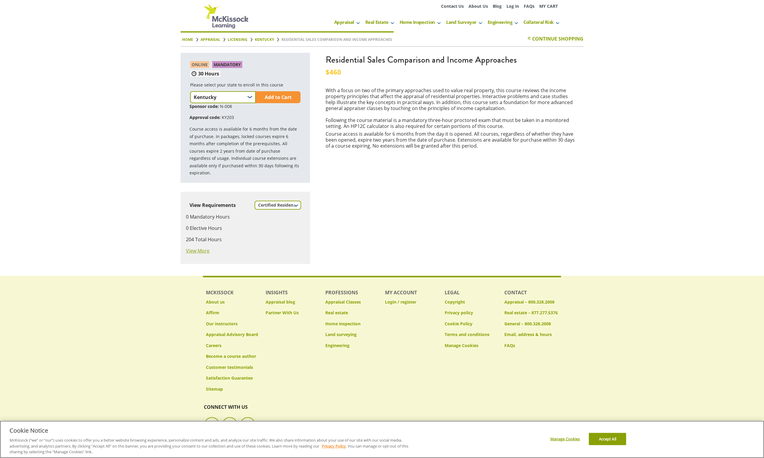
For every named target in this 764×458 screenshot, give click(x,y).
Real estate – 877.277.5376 (531, 312)
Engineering (500, 22)
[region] (382, 439)
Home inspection (343, 324)
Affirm (212, 312)
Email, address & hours (528, 334)
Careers (213, 345)
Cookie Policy (458, 324)
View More (198, 250)
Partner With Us (282, 312)
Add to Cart (278, 97)
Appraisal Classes (343, 302)
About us (215, 302)
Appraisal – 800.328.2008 (529, 302)
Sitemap (214, 389)
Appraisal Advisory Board (232, 334)
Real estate (336, 312)
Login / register (400, 302)
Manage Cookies (461, 345)
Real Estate (376, 22)
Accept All (607, 438)
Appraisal (344, 22)
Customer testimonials (229, 367)
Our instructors (222, 324)
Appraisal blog (280, 302)
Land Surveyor (461, 22)
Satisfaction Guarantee (229, 378)
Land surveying (341, 334)
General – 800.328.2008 (527, 324)
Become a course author (231, 356)
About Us (478, 6)
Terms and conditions (467, 334)
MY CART (548, 6)
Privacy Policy (334, 446)
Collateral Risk (538, 22)
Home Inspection (417, 22)
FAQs (529, 6)
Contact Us (452, 6)
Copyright (455, 302)
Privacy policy (459, 312)
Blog (497, 6)
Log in (512, 6)
